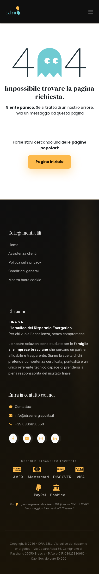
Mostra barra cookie (24, 280)
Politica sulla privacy (24, 262)
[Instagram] (42, 438)
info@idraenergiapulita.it (34, 415)
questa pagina (70, 113)
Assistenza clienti (22, 253)
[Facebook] (14, 438)
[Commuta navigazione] (90, 11)
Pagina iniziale (49, 161)
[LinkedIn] (56, 438)
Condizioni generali (23, 271)
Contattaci (23, 407)
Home (13, 245)
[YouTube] (28, 438)
